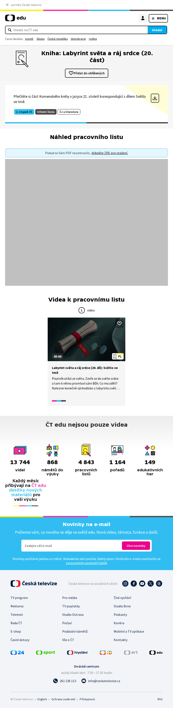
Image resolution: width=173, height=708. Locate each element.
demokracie (78, 39)
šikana (40, 39)
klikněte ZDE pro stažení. (110, 153)
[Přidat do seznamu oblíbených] (119, 323)
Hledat (157, 30)
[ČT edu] (15, 19)
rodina (93, 39)
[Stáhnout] (155, 98)
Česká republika (57, 39)
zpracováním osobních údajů (86, 563)
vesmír (29, 39)
